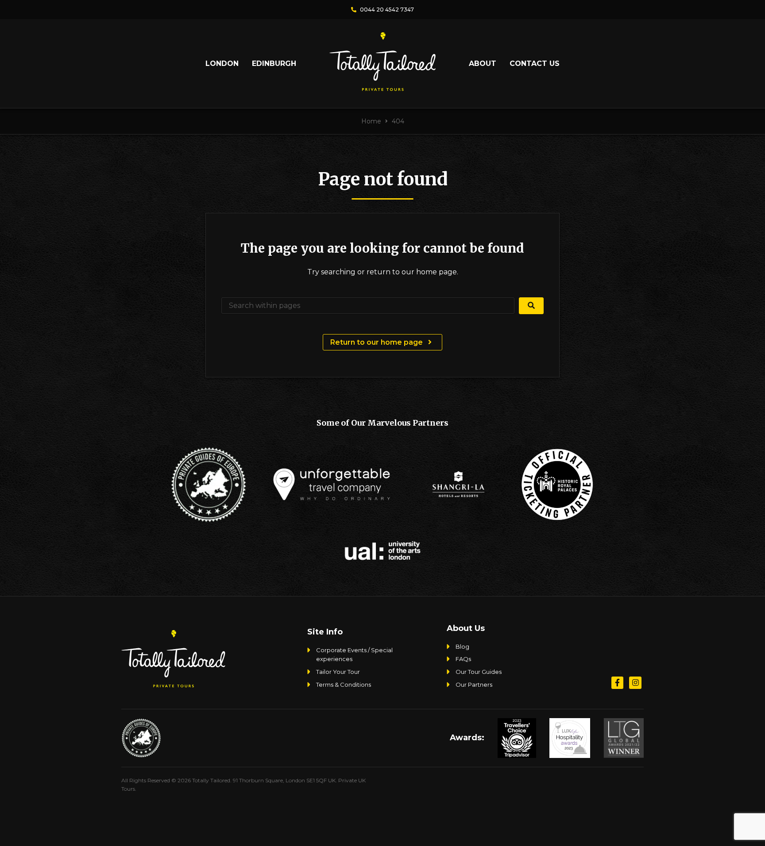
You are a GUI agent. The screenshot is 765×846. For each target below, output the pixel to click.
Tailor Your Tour (338, 671)
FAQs (463, 658)
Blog (462, 646)
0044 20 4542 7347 (386, 9)
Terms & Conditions (343, 684)
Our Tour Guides (479, 671)
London (222, 63)
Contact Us (535, 63)
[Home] (382, 87)
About (482, 63)
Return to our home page (377, 342)
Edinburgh (274, 63)
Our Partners (474, 684)
